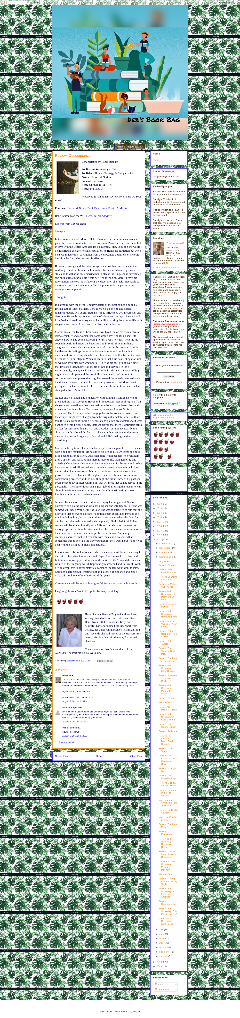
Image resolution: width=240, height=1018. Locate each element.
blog (100, 215)
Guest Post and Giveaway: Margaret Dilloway (167, 865)
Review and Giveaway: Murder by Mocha (165, 689)
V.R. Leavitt (68, 728)
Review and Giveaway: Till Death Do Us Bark (167, 595)
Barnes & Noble (77, 208)
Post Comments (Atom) (105, 767)
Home (99, 756)
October (163, 552)
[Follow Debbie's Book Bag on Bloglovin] (167, 405)
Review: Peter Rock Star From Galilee (168, 634)
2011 (159, 539)
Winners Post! (166, 702)
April (162, 942)
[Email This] (98, 660)
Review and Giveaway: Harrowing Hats (168, 614)
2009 (159, 966)
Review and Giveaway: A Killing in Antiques (166, 892)
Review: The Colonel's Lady (167, 725)
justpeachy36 (176, 243)
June (162, 934)
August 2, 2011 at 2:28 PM (75, 701)
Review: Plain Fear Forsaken (167, 571)
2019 (159, 504)
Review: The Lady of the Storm (168, 659)
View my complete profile (166, 267)
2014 (159, 526)
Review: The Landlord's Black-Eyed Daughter (166, 740)
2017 (159, 513)
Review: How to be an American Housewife (168, 854)
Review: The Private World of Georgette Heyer (168, 759)
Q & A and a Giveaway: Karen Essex (166, 921)
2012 (159, 535)
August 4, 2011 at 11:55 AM (75, 721)
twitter (108, 215)
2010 (159, 962)
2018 (159, 508)
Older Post (136, 756)
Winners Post (165, 874)
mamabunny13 (69, 707)
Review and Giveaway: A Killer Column (167, 717)
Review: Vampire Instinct (167, 605)
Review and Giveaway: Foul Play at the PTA (168, 911)
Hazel (65, 675)
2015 (159, 521)
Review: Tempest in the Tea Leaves (167, 793)
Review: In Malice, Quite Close (168, 585)
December (165, 543)
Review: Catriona (167, 698)
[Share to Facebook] (107, 660)
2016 (159, 517)
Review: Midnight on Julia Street (167, 784)
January (163, 956)
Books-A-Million (118, 208)
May (161, 938)
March (163, 947)
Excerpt (59, 223)
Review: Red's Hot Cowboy (168, 811)
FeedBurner (176, 382)
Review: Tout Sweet (165, 750)
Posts (160, 984)
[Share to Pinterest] (110, 660)
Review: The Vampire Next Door (167, 651)
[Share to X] (104, 660)
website (92, 215)
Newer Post (62, 756)
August (163, 561)
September (165, 557)
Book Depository (97, 208)
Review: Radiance (168, 731)
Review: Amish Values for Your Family (168, 624)
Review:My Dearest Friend (168, 708)
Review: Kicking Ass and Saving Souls (168, 881)
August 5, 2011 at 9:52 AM (75, 736)
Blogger (136, 1011)
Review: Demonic (168, 565)
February (164, 951)
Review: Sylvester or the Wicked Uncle (168, 678)
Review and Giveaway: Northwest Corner (165, 843)
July (161, 929)
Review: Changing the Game (168, 578)
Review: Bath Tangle (165, 642)
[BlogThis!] (101, 660)
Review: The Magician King (167, 777)
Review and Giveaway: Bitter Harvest (167, 668)
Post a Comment (67, 742)
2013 (159, 530)
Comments (163, 989)
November (165, 548)
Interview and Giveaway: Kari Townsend (168, 803)
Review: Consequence (167, 902)
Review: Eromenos (165, 833)
